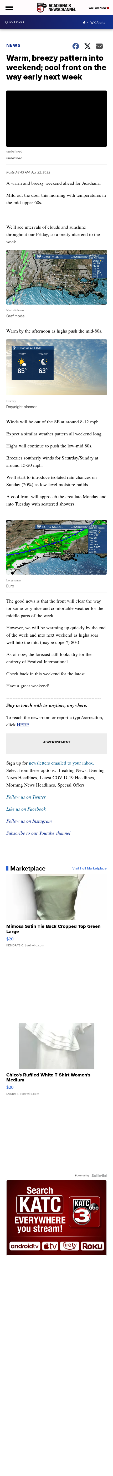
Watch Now (98, 7)
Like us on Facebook (26, 809)
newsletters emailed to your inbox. (61, 763)
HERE (23, 724)
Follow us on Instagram (29, 821)
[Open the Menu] (9, 7)
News (13, 45)
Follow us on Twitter (26, 797)
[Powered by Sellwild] (99, 1175)
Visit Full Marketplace (89, 868)
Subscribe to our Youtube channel (38, 833)
